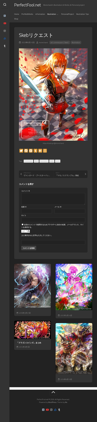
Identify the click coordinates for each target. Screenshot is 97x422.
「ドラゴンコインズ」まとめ (29, 342)
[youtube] (4, 23)
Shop (16, 19)
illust (36, 161)
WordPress (52, 402)
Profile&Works (27, 14)
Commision (28, 161)
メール (58, 207)
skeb (52, 161)
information (40, 14)
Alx (66, 402)
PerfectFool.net (27, 5)
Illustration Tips (82, 14)
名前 (24, 207)
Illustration (51, 14)
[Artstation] (4, 38)
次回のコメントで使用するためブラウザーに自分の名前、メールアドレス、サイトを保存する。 (52, 226)
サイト (23, 215)
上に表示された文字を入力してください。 (37, 235)
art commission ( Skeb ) (60, 42)
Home (16, 14)
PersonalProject (67, 14)
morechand (43, 42)
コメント (25, 191)
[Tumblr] (4, 46)
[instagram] (4, 31)
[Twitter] (4, 15)
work (58, 161)
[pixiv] (4, 53)
